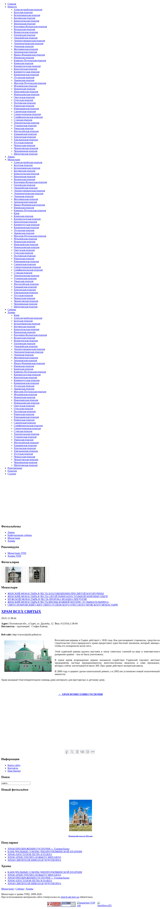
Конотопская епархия (25, 69)
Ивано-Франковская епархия (29, 54)
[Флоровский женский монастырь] (13, 581)
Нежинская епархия (24, 88)
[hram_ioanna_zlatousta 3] (37, 581)
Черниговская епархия (26, 148)
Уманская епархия (23, 128)
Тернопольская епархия (26, 122)
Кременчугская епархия (26, 71)
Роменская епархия (24, 420)
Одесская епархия (23, 100)
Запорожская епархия (25, 52)
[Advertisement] (80, 500)
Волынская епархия (24, 29)
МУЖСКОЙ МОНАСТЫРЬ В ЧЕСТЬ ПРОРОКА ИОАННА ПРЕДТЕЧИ (47, 599)
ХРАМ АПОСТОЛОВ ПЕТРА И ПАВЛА (30, 854)
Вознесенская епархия (26, 32)
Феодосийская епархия (26, 131)
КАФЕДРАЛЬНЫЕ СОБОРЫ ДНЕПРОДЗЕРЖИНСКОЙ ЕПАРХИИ (45, 851)
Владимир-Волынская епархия (30, 26)
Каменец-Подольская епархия (30, 60)
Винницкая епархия (24, 23)
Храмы (29, 888)
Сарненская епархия (25, 111)
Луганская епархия (24, 77)
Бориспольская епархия (26, 20)
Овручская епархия (24, 97)
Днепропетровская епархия (28, 43)
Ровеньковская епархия (26, 108)
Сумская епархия (23, 120)
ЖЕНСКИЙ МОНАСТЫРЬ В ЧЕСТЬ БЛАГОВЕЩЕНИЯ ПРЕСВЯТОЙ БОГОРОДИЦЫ (56, 593)
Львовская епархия (24, 80)
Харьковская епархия (25, 134)
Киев (16, 213)
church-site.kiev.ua (70, 897)
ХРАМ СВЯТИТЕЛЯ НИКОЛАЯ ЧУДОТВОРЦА (34, 860)
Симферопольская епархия (28, 117)
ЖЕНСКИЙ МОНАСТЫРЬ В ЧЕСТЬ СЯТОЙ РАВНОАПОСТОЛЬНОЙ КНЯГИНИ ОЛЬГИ (58, 596)
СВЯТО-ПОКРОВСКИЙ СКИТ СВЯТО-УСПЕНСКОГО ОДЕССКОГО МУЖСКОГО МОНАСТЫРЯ (63, 604)
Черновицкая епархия (25, 151)
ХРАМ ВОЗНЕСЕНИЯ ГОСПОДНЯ (80, 694)
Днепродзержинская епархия (29, 40)
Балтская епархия (23, 12)
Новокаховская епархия (26, 94)
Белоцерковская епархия (27, 15)
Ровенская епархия (24, 105)
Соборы (20, 888)
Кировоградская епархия (27, 66)
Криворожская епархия (26, 74)
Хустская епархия (23, 142)
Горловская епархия (24, 35)
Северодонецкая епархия (27, 114)
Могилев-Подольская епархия (30, 83)
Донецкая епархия (23, 46)
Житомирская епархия (26, 49)
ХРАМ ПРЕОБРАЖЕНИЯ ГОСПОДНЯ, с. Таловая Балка (38, 848)
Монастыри (7, 888)
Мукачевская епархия (25, 86)
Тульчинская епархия (25, 125)
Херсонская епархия (25, 137)
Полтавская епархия (25, 103)
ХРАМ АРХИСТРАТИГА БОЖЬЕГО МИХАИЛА (34, 857)
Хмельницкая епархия (26, 139)
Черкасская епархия (24, 145)
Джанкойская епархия (25, 37)
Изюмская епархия (24, 57)
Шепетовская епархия (25, 154)
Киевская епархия (23, 63)
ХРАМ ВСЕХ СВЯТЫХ (21, 611)
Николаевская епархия (26, 91)
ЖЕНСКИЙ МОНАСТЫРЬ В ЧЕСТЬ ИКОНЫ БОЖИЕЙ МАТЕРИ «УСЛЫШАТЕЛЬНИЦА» (58, 602)
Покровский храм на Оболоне (81, 836)
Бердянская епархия (24, 18)
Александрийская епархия (28, 9)
